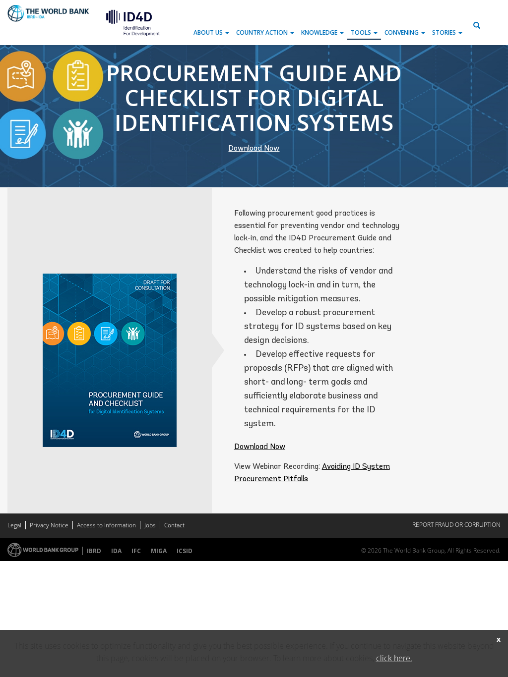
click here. (394, 658)
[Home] (129, 22)
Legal (14, 525)
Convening (402, 32)
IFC (136, 551)
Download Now (253, 149)
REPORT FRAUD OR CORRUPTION (456, 524)
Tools (362, 32)
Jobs (150, 525)
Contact (174, 525)
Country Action (262, 32)
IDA (116, 551)
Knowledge (320, 32)
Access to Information (106, 525)
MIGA (159, 551)
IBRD (94, 551)
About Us (208, 32)
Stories (444, 32)
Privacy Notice (49, 525)
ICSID (184, 551)
